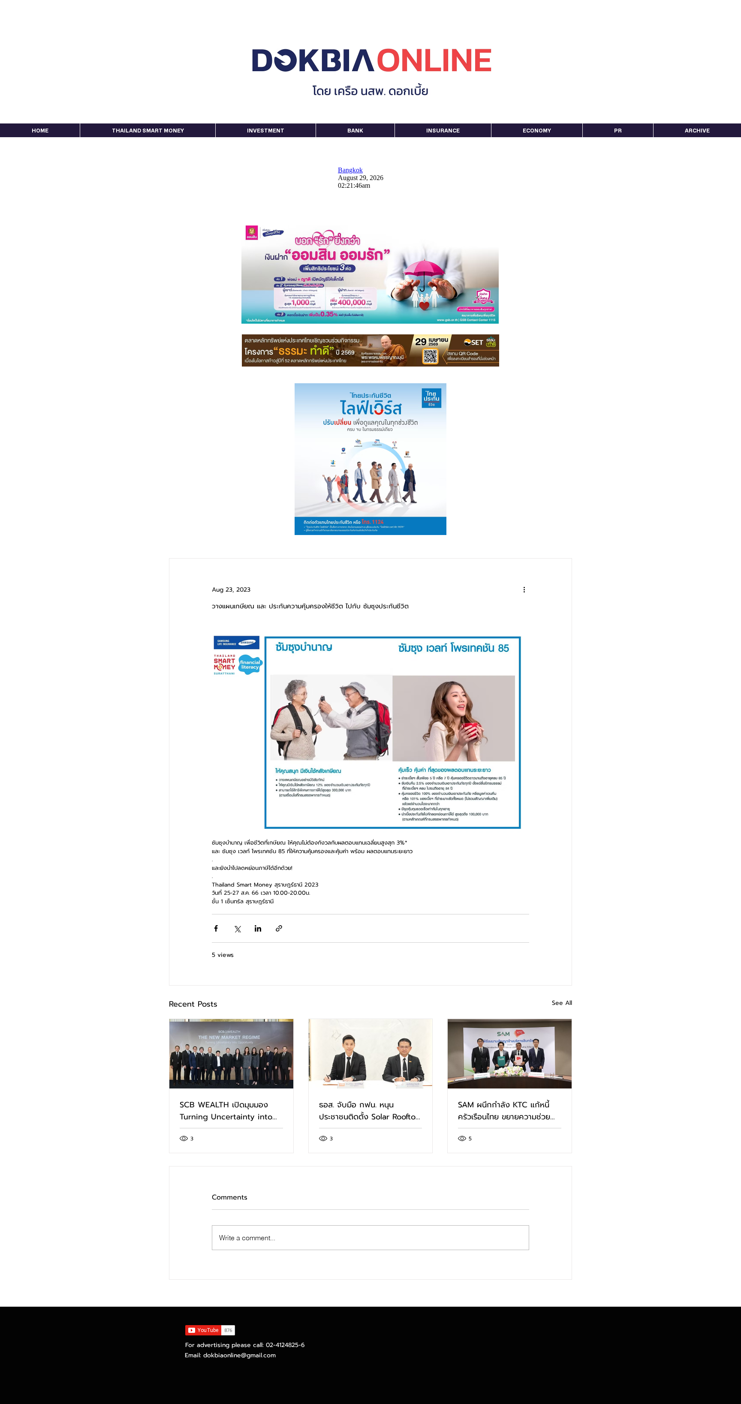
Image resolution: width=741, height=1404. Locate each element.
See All (562, 1002)
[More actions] (524, 589)
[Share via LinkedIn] (258, 928)
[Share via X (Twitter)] (237, 928)
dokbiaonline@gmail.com (239, 1355)
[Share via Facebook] (216, 928)
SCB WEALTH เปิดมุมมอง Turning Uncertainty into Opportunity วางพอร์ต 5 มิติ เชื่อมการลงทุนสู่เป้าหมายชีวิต (230, 1111)
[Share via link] (279, 928)
